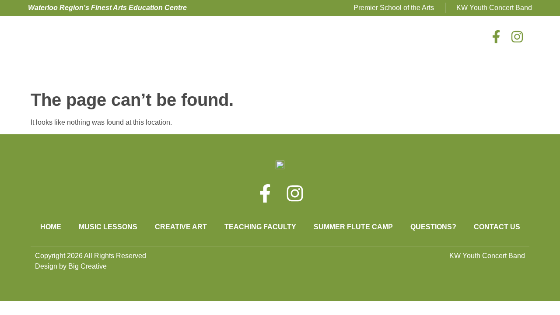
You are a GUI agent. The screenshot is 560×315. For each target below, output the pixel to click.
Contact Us (497, 227)
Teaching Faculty (260, 227)
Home (50, 227)
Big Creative (87, 266)
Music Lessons (108, 227)
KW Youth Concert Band (487, 255)
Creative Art (181, 227)
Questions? (433, 227)
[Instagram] (517, 36)
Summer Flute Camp (353, 227)
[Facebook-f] (496, 36)
